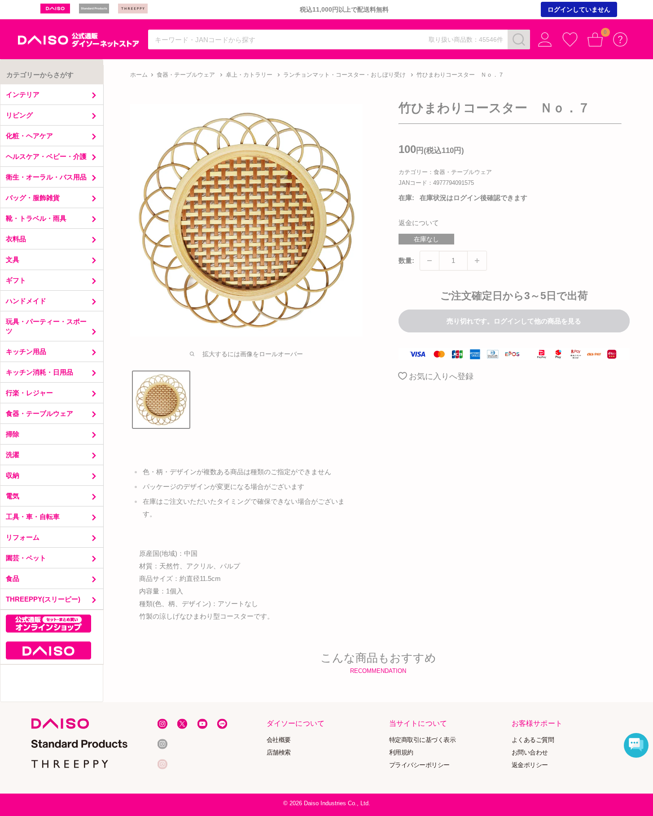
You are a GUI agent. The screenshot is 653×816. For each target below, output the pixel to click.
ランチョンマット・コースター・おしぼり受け (344, 74)
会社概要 (279, 740)
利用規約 (401, 752)
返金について (419, 223)
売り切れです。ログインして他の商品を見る (514, 321)
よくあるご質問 (533, 740)
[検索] (519, 39)
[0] (595, 39)
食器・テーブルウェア (186, 74)
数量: (406, 260)
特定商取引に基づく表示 (422, 740)
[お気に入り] (569, 39)
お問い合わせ (530, 752)
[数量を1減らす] (429, 260)
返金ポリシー (530, 764)
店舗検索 (279, 752)
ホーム (139, 74)
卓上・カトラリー (249, 74)
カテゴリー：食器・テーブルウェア (445, 172)
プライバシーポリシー (419, 764)
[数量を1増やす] (477, 260)
